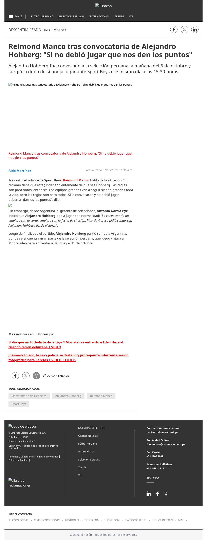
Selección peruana (89, 459)
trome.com (112, 520)
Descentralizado (24, 29)
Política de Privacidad (47, 456)
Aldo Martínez (19, 171)
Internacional (99, 16)
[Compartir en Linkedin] (195, 29)
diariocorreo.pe (136, 520)
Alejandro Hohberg (68, 396)
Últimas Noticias (88, 435)
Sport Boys (19, 404)
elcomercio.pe (19, 520)
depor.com (91, 520)
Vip (131, 16)
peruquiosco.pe (162, 520)
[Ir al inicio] (103, 5)
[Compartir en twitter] (184, 29)
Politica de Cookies (18, 460)
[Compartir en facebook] (173, 29)
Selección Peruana (71, 16)
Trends (119, 16)
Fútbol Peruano (42, 16)
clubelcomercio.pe (47, 520)
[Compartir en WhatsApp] (36, 375)
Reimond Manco (101, 396)
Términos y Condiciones (21, 456)
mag (181, 520)
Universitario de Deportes (29, 396)
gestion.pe (72, 520)
